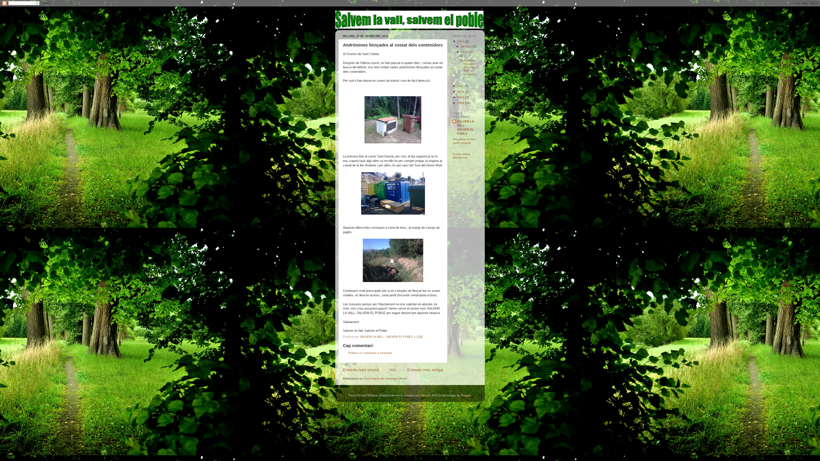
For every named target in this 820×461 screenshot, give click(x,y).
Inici (393, 370)
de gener (467, 52)
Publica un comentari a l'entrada (370, 353)
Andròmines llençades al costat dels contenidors (468, 69)
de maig (467, 46)
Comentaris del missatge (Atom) (385, 378)
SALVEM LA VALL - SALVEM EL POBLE (465, 127)
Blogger (466, 395)
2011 (461, 86)
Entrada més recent (361, 370)
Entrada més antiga (425, 370)
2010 (461, 91)
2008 (461, 103)
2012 (461, 41)
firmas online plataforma (461, 156)
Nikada (425, 395)
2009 (461, 97)
